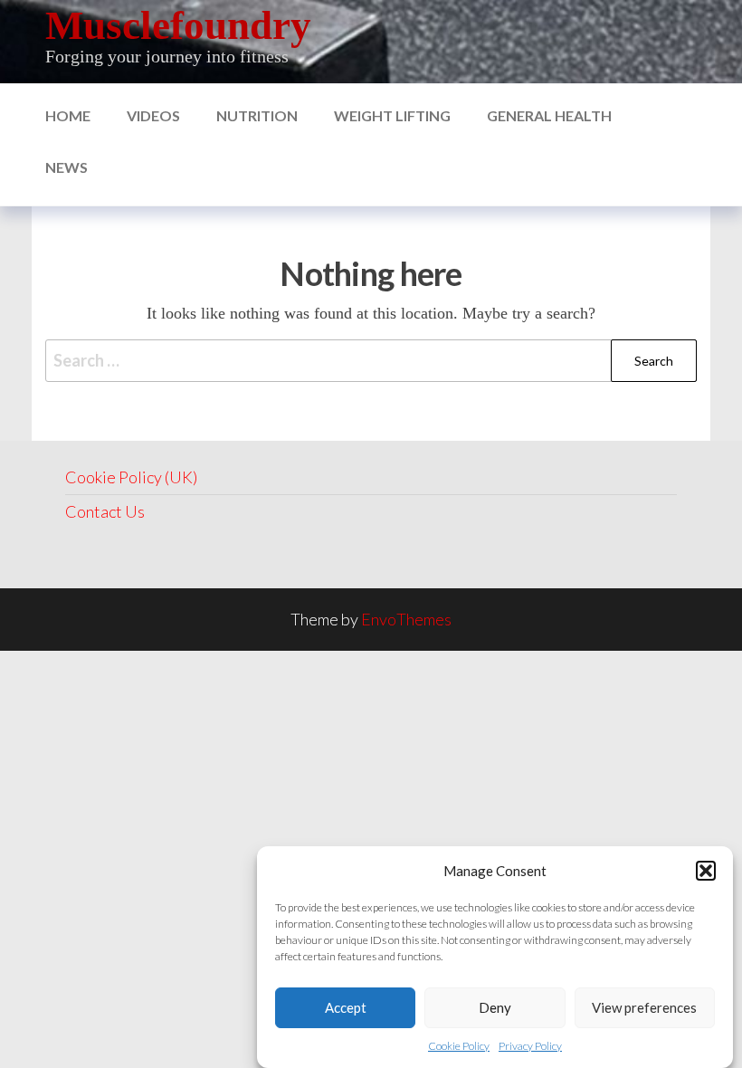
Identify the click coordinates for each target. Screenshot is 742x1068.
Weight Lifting (392, 115)
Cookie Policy (459, 1046)
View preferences (644, 1007)
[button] (706, 871)
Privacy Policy (530, 1046)
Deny (495, 1007)
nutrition (257, 115)
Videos (153, 115)
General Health (549, 115)
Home (67, 115)
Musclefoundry (178, 25)
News (66, 167)
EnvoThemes (406, 619)
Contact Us (105, 511)
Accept (345, 1007)
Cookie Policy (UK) (131, 477)
